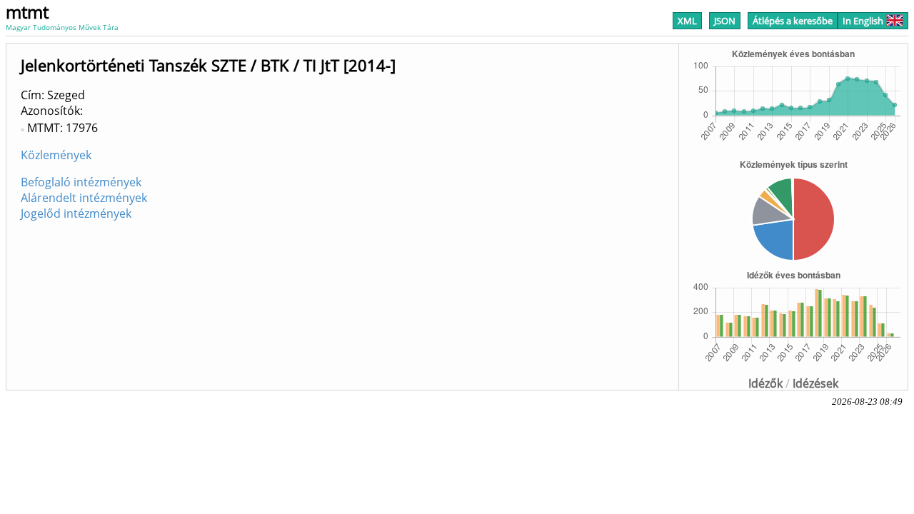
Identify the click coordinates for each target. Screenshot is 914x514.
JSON (724, 20)
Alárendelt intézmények (84, 198)
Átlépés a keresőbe (793, 20)
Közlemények (56, 155)
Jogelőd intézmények (76, 213)
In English (863, 20)
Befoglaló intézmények (81, 182)
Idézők (765, 383)
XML (687, 20)
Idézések (815, 383)
